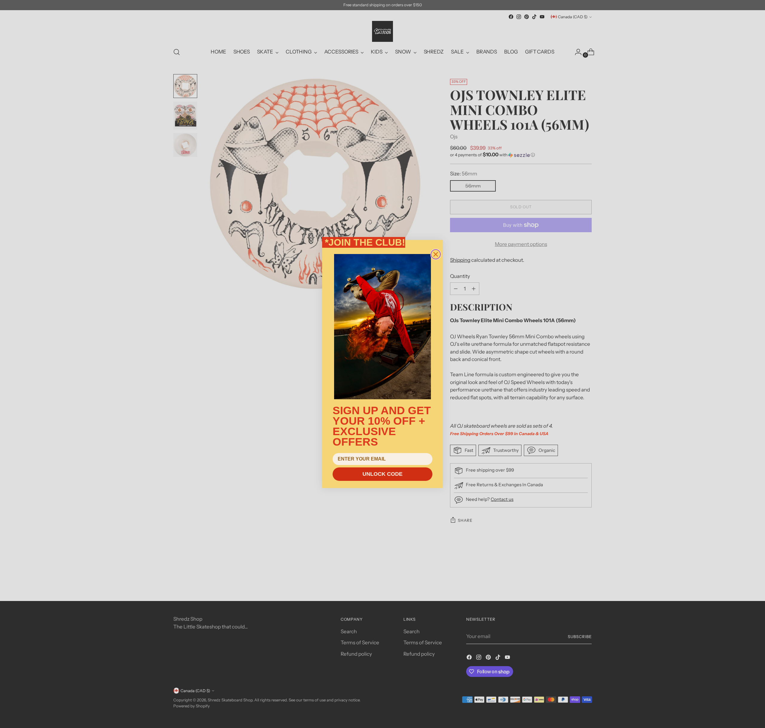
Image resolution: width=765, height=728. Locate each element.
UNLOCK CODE (382, 474)
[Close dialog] (435, 254)
